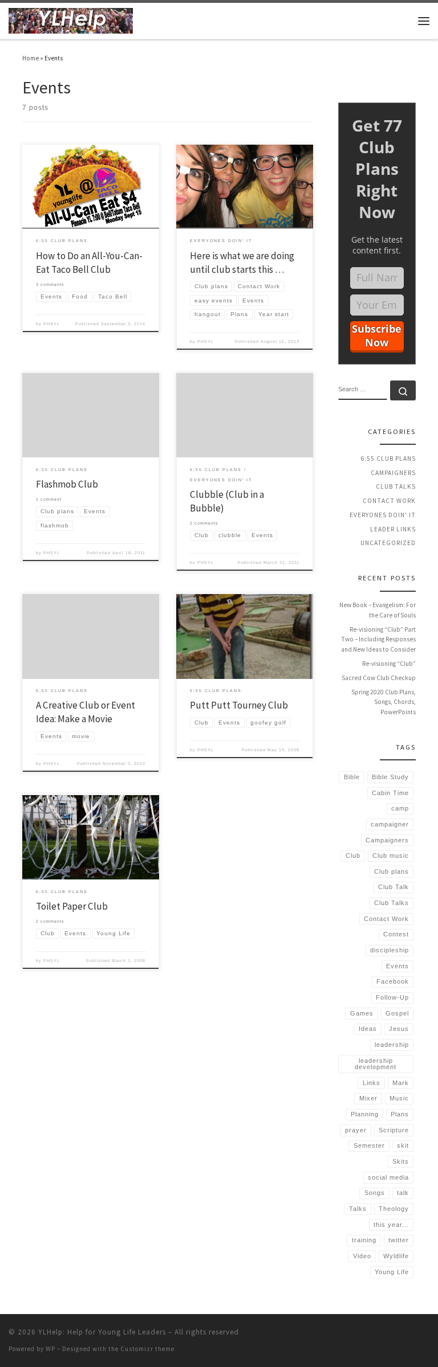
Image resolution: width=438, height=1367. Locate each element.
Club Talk (393, 886)
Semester (369, 1145)
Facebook (392, 981)
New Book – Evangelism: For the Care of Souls (377, 610)
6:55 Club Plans (388, 459)
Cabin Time (390, 792)
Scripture (394, 1130)
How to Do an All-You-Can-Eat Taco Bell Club (89, 262)
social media (388, 1177)
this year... (391, 1224)
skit (403, 1145)
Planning (365, 1114)
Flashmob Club (67, 484)
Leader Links (393, 529)
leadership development (375, 1063)
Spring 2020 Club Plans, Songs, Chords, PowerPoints (383, 702)
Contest (396, 934)
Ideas (368, 1028)
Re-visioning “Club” (389, 664)
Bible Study (390, 776)
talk (403, 1192)
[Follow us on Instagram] (366, 83)
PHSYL (51, 323)
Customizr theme (147, 1349)
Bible (352, 776)
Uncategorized (388, 543)
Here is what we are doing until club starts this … (242, 262)
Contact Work (389, 501)
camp (400, 808)
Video (362, 1256)
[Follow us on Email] (412, 83)
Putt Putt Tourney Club (239, 705)
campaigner (390, 824)
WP (50, 1349)
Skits (400, 1161)
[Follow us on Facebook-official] (397, 83)
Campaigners (393, 473)
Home (30, 58)
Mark (400, 1082)
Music (399, 1098)
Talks (358, 1208)
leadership (392, 1044)
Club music (390, 855)
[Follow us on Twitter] (382, 83)
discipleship (389, 950)
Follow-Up (392, 997)
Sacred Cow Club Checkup (379, 678)
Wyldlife (396, 1256)
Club (353, 855)
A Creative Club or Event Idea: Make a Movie (85, 712)
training (364, 1240)
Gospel (397, 1013)
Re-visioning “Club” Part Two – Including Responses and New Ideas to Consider (378, 639)
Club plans (391, 871)
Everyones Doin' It (383, 515)
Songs (374, 1192)
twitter (398, 1240)
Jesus (399, 1028)
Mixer (368, 1098)
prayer (356, 1130)
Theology (394, 1208)
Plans (400, 1114)
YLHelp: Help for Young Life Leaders (102, 1332)
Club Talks (396, 486)
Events (397, 966)
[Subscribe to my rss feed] (351, 83)
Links (371, 1082)
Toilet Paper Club (72, 906)
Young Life (392, 1271)
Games (362, 1013)
